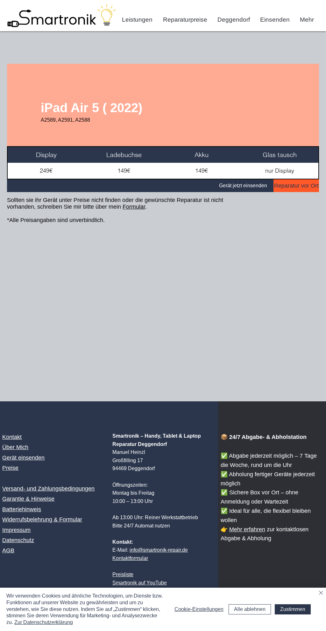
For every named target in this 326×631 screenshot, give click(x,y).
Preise (10, 468)
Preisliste (122, 574)
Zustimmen (292, 609)
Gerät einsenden (23, 458)
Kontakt (12, 437)
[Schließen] (321, 593)
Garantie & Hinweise (28, 499)
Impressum (16, 530)
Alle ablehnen (250, 609)
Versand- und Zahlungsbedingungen (48, 488)
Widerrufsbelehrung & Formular (42, 519)
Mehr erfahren (247, 529)
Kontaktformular (130, 558)
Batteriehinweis (21, 509)
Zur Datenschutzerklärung (43, 622)
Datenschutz (18, 540)
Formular (134, 207)
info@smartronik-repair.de (159, 550)
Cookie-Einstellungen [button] (198, 609)
